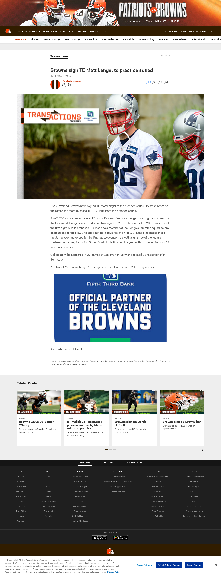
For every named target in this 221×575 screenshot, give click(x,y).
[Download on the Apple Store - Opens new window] (99, 538)
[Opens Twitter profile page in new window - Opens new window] (69, 85)
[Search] (166, 31)
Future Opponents (117, 486)
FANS (158, 472)
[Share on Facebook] (148, 83)
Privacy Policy (113, 572)
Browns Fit (194, 481)
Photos (49, 486)
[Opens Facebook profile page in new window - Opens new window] (64, 85)
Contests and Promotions (157, 476)
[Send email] (160, 83)
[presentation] (203, 450)
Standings (21, 506)
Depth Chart (21, 486)
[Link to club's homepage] (8, 31)
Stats (21, 501)
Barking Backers (157, 506)
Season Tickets (80, 481)
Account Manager (80, 486)
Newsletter (194, 496)
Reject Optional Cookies (169, 565)
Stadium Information (194, 511)
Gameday (158, 481)
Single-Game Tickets (79, 476)
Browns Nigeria (194, 486)
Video (48, 481)
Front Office (21, 511)
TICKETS (79, 472)
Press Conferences (48, 501)
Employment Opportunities (194, 516)
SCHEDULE (117, 472)
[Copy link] (166, 82)
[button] (106, 450)
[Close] (216, 565)
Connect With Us (194, 506)
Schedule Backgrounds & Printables (117, 481)
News (49, 476)
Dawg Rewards (158, 511)
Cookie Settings (144, 565)
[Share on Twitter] (154, 83)
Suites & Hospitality (80, 491)
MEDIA (48, 472)
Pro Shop (194, 491)
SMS (194, 501)
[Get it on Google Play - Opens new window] (120, 539)
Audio (48, 491)
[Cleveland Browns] (110, 552)
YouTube (48, 516)
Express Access (80, 511)
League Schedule (118, 491)
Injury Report (21, 491)
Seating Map (80, 501)
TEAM (21, 472)
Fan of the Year (158, 486)
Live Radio (49, 496)
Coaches (21, 481)
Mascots (157, 491)
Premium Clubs (80, 496)
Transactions (21, 496)
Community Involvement (194, 476)
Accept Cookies (194, 565)
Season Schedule (118, 476)
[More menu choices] (105, 31)
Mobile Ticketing (79, 506)
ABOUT (194, 472)
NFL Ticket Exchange (80, 516)
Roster (21, 476)
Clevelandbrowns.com (71, 81)
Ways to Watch (49, 511)
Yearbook (21, 521)
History (21, 516)
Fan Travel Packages (80, 521)
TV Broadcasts (49, 506)
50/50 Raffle (158, 516)
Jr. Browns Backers (158, 501)
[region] (110, 565)
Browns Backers (157, 496)
